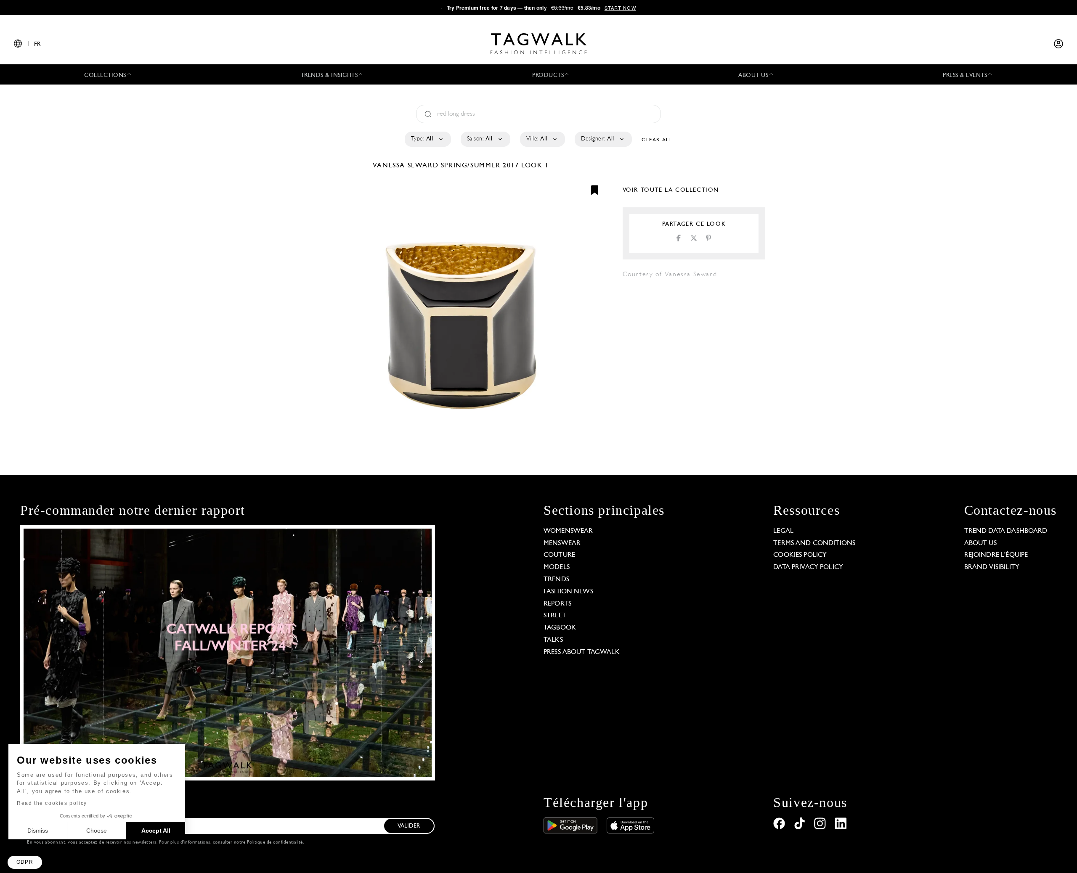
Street (555, 615)
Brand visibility (991, 567)
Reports (557, 604)
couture (559, 555)
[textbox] (427, 139)
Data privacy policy (808, 567)
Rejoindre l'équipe (996, 555)
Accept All (155, 830)
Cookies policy (800, 555)
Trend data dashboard (1006, 531)
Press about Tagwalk (582, 652)
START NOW (620, 7)
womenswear (568, 531)
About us (980, 543)
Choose (96, 830)
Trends (556, 579)
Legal (783, 531)
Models (557, 567)
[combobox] (427, 139)
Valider (409, 826)
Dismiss (37, 830)
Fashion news (568, 591)
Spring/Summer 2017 (480, 165)
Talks (553, 640)
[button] (25, 862)
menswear (562, 543)
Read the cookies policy (52, 803)
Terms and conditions (814, 543)
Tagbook (560, 627)
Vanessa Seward (407, 165)
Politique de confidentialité (275, 842)
